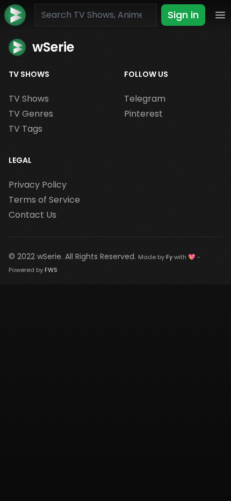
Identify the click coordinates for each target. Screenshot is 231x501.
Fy (169, 257)
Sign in (183, 15)
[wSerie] (15, 15)
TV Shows (29, 98)
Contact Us (32, 215)
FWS (51, 270)
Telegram (144, 98)
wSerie (49, 256)
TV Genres (31, 114)
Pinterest (143, 114)
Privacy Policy (38, 184)
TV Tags (25, 129)
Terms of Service (44, 200)
